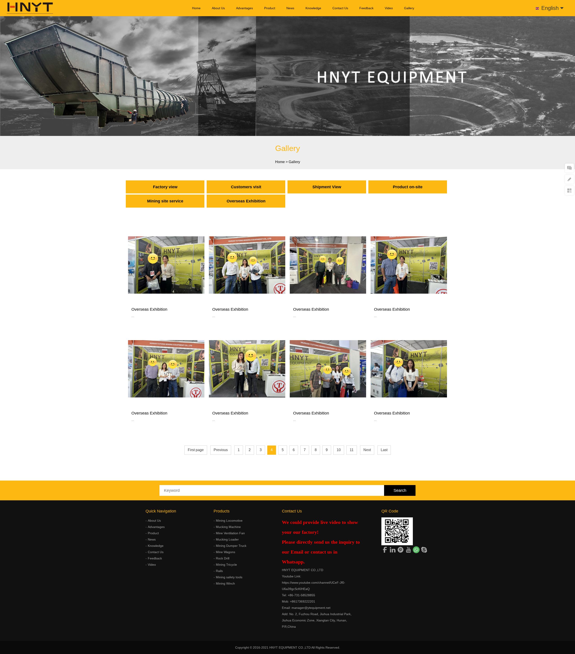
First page (196, 450)
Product (269, 8)
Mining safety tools (229, 577)
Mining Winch (225, 583)
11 (352, 450)
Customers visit (246, 187)
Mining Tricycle (226, 564)
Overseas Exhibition (246, 201)
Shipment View (326, 187)
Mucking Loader (227, 539)
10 (339, 450)
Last (384, 450)
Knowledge (313, 8)
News (290, 8)
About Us (218, 8)
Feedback (366, 8)
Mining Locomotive (229, 520)
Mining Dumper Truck (231, 546)
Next (367, 450)
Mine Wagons (225, 552)
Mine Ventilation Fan (230, 533)
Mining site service (165, 201)
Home (196, 8)
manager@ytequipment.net (311, 608)
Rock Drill (222, 558)
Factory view (165, 187)
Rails (219, 571)
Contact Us (340, 8)
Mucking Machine (228, 527)
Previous (221, 450)
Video (389, 8)
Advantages (244, 8)
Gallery (409, 8)
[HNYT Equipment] (26, 8)
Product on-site (407, 187)
